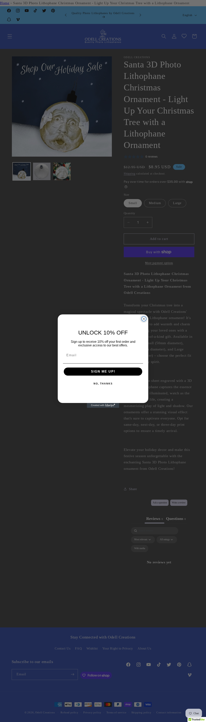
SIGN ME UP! (103, 371)
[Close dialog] (143, 318)
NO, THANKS (103, 383)
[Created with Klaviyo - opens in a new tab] (103, 405)
